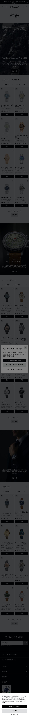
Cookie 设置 (14, 714)
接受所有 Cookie (14, 706)
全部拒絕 (14, 710)
